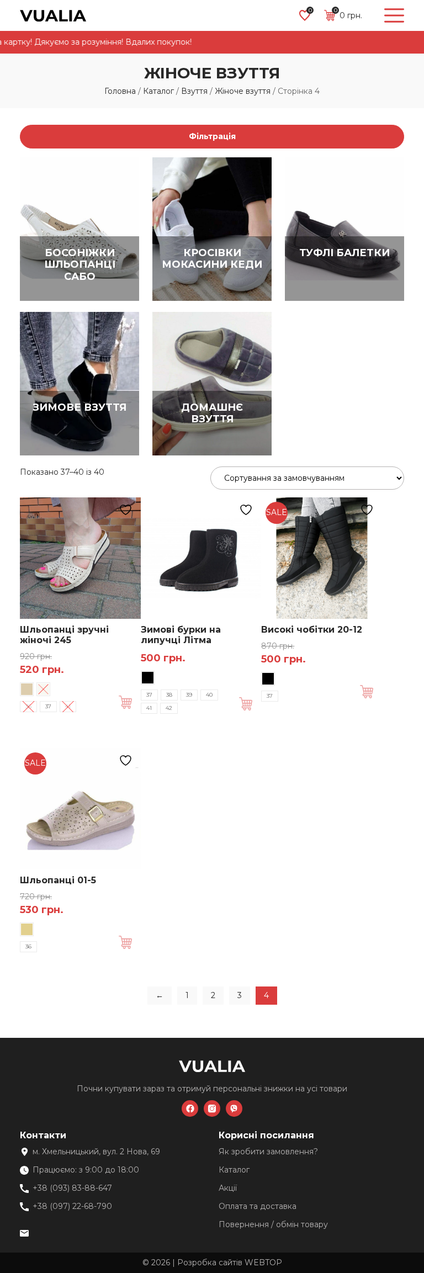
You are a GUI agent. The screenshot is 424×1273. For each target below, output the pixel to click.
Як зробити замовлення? (268, 1152)
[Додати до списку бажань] (127, 510)
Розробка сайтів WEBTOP (229, 1262)
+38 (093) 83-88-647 (72, 1188)
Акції (228, 1188)
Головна (120, 91)
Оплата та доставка (257, 1206)
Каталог (158, 91)
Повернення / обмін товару (273, 1224)
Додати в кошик (130, 702)
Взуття (194, 91)
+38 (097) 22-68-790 (72, 1206)
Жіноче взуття (243, 91)
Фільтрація (212, 136)
